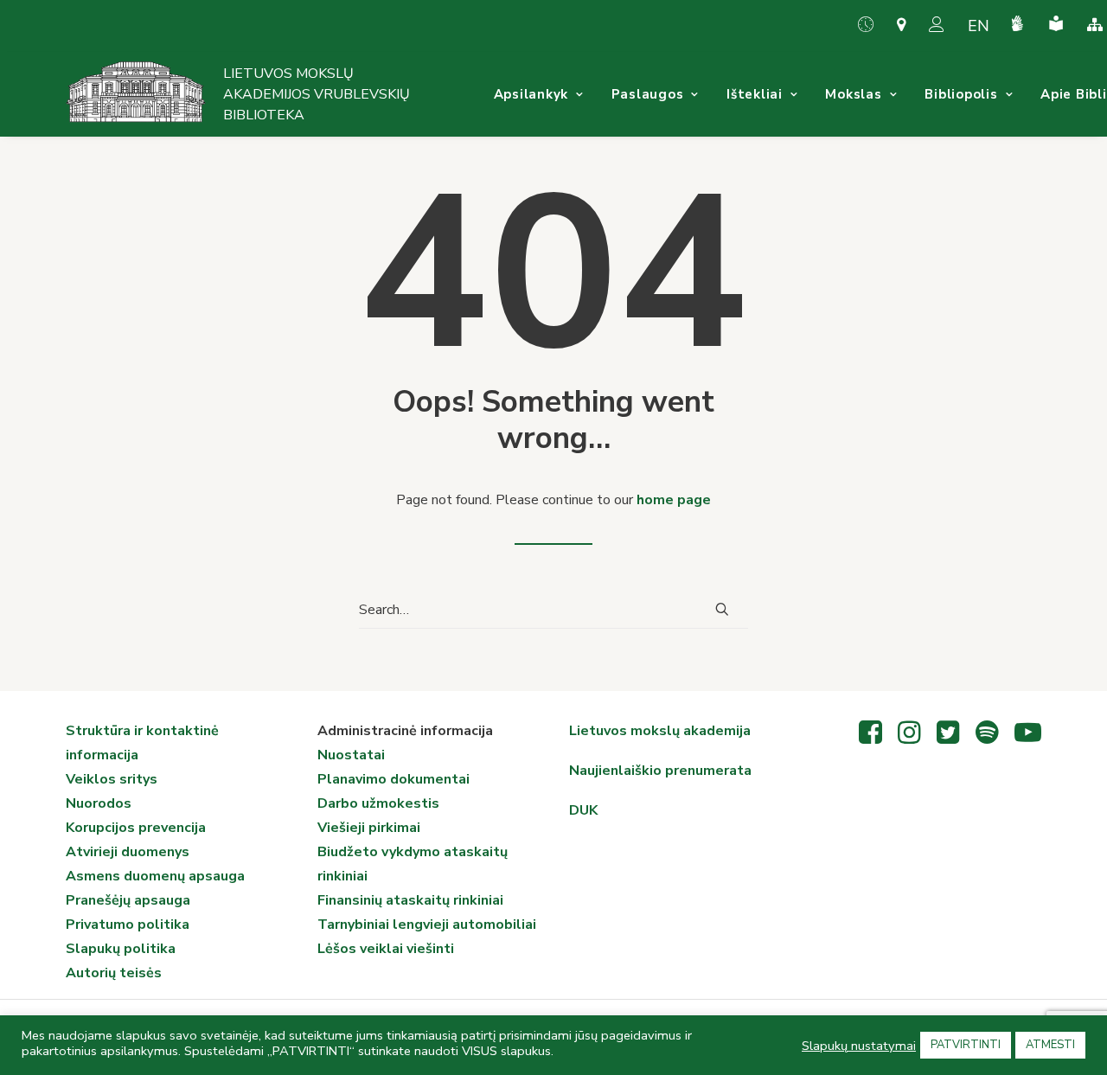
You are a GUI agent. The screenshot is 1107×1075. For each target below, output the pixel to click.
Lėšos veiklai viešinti (385, 948)
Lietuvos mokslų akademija (660, 730)
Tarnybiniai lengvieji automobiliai (426, 924)
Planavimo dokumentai (393, 779)
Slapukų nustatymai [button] (859, 1045)
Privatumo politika (127, 924)
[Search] (553, 610)
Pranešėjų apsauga (128, 900)
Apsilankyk (531, 94)
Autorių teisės (114, 972)
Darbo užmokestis (378, 803)
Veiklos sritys (111, 779)
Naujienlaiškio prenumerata (660, 770)
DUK (583, 810)
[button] (722, 609)
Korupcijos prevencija (136, 827)
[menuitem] (872, 24)
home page (674, 499)
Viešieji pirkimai (368, 827)
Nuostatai (351, 755)
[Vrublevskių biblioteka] (136, 94)
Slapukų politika (121, 948)
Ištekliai (754, 94)
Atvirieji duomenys (127, 851)
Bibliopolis (961, 94)
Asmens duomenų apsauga (155, 876)
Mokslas (853, 94)
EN (978, 26)
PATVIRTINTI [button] (966, 1045)
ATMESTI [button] (1050, 1045)
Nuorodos (98, 803)
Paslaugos (647, 94)
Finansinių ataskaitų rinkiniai (410, 900)
